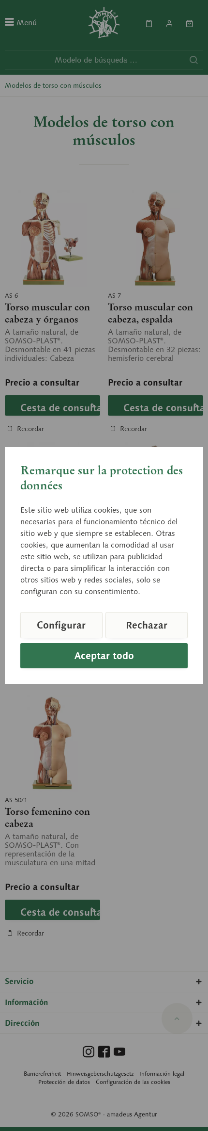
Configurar (61, 625)
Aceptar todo (104, 655)
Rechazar (146, 625)
